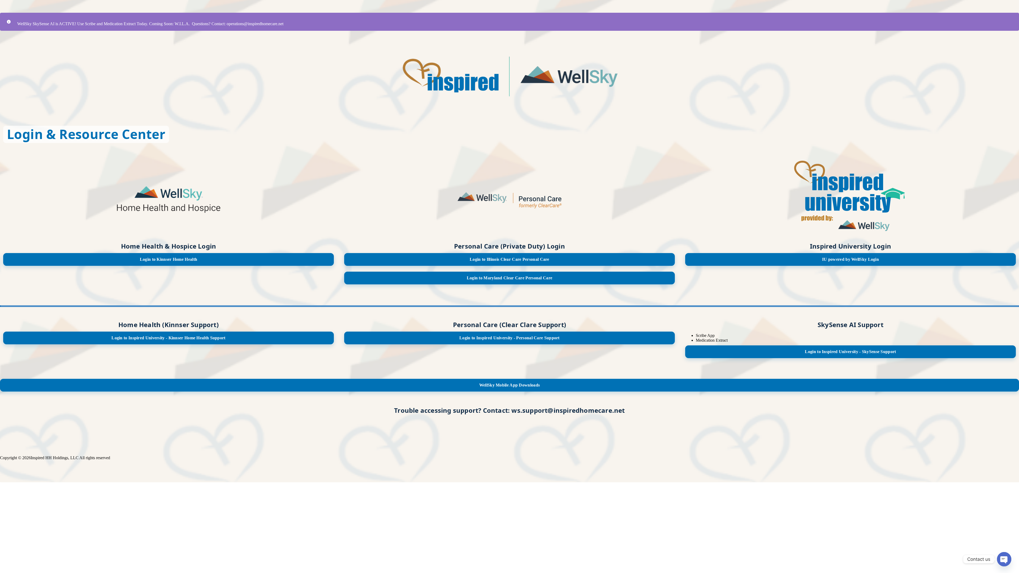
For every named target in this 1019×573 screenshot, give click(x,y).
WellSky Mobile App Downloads (509, 385)
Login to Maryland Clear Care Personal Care (509, 278)
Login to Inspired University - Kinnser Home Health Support (168, 338)
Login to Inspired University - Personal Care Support (509, 338)
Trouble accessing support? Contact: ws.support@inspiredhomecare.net (509, 410)
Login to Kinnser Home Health (168, 259)
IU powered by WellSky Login (850, 259)
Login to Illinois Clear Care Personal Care (509, 259)
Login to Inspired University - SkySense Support (850, 351)
